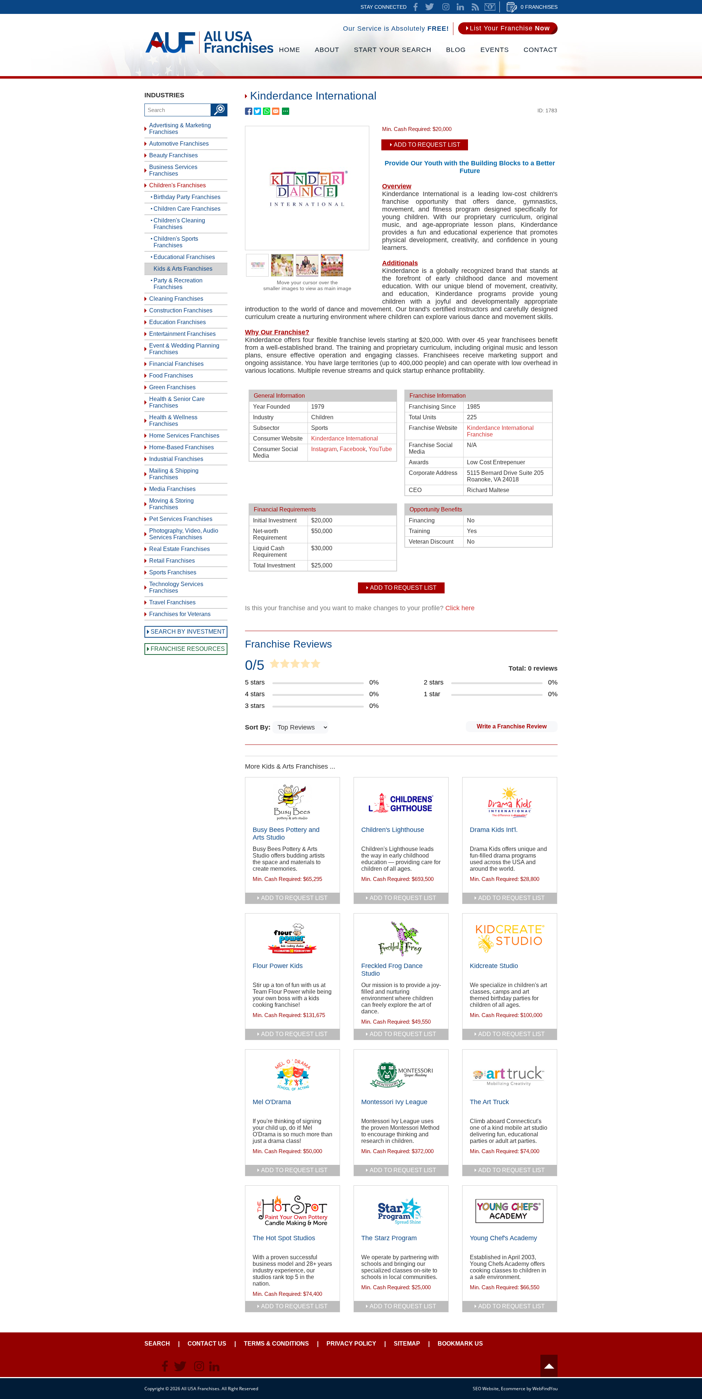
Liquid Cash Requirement (270, 551)
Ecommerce (513, 1388)
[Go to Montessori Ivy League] (401, 1075)
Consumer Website (278, 438)
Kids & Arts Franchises (183, 269)
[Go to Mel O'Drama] (292, 1075)
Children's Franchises (177, 185)
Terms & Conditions (276, 1343)
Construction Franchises (180, 310)
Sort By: (258, 727)
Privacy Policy (351, 1343)
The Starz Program (389, 1238)
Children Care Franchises (187, 209)
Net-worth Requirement (270, 534)
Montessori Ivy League (394, 1102)
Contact (541, 49)
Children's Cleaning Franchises (179, 223)
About (327, 49)
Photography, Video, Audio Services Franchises (183, 534)
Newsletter (489, 6)
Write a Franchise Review (512, 726)
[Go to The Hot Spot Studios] (292, 1211)
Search (157, 1343)
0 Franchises (539, 7)
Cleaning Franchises (176, 299)
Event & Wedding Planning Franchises (184, 348)
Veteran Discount (431, 542)
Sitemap (407, 1343)
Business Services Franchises (173, 170)
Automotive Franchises (179, 143)
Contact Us (207, 1343)
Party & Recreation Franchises (178, 283)
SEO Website (486, 1388)
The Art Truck (489, 1102)
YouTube (380, 449)
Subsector (266, 428)
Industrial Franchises (176, 459)
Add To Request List (427, 145)
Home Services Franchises (184, 435)
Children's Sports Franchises (176, 242)
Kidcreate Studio (494, 965)
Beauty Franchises (173, 155)
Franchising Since (432, 407)
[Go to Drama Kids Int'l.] (509, 802)
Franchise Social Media (431, 448)
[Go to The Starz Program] (401, 1211)
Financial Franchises (176, 364)
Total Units (422, 417)
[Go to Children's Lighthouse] (401, 802)
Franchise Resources (188, 649)
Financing (422, 520)
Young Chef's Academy (503, 1238)
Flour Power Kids (278, 965)
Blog (456, 49)
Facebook (353, 449)
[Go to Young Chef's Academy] (509, 1211)
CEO (415, 490)
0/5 (254, 665)
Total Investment (274, 565)
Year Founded (271, 407)
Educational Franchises (184, 257)
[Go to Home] (209, 53)
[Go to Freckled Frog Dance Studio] (401, 939)
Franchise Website (433, 428)
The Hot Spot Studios (284, 1238)
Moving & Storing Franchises (171, 504)
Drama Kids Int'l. (494, 829)
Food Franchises (171, 375)
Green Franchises (172, 387)
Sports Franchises (172, 572)
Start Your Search (392, 49)
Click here (460, 608)
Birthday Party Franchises (187, 197)
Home (289, 49)
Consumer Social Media (275, 452)
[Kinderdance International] (307, 247)
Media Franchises (172, 489)
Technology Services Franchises (176, 587)
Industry (263, 417)
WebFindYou (545, 1388)
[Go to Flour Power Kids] (292, 939)
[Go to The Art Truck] (509, 1075)
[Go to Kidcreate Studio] (509, 939)
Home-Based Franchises (181, 447)
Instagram (324, 449)
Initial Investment (275, 520)
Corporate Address (433, 473)
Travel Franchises (172, 602)
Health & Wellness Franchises (173, 420)
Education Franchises (177, 322)
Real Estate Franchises (179, 549)
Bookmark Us (460, 1343)
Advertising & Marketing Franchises (180, 128)
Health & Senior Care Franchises (177, 402)
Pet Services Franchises (180, 519)
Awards (419, 462)
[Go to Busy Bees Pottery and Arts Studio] (292, 802)
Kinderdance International (344, 438)
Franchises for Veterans (180, 614)
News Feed (475, 6)
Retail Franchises (172, 561)
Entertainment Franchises (182, 334)
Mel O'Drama (272, 1102)
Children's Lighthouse (392, 829)
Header (549, 1366)
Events (494, 49)
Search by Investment (188, 632)
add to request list (294, 898)
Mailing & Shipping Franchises (174, 474)
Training (419, 531)
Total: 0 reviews (533, 668)
